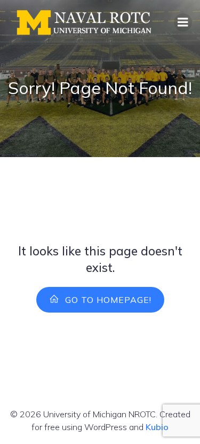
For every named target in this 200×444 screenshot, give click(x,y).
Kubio (157, 427)
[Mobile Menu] (183, 22)
